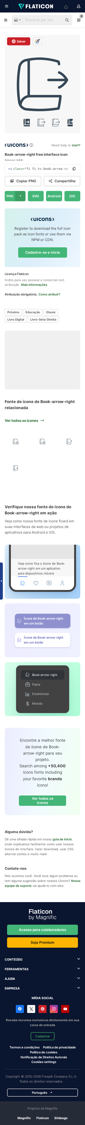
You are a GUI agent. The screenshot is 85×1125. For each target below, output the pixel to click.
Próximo (13, 312)
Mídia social (42, 998)
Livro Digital (15, 319)
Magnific (24, 1118)
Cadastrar (42, 1036)
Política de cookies (43, 1052)
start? (76, 145)
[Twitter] (31, 1009)
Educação (33, 312)
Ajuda (10, 979)
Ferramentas (17, 969)
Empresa (12, 988)
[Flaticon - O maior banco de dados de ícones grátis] (36, 6)
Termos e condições (24, 1047)
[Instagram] (54, 1009)
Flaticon (42, 1118)
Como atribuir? (49, 294)
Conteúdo (13, 959)
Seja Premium (42, 942)
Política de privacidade (59, 1047)
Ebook (50, 312)
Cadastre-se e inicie (42, 252)
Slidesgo (61, 1118)
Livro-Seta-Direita (43, 319)
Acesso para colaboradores (42, 929)
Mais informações (34, 285)
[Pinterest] (42, 1009)
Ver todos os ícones (42, 800)
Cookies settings (43, 1062)
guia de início (62, 839)
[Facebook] (20, 1009)
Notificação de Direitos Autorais (44, 1057)
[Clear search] (56, 20)
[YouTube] (65, 1009)
